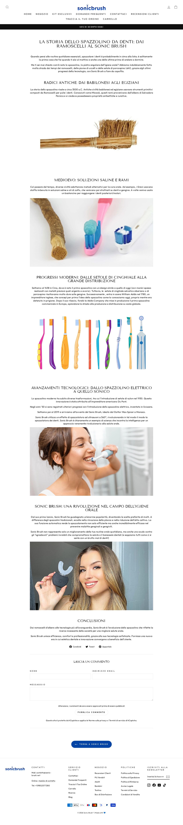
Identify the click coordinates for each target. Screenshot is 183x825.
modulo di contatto (47, 781)
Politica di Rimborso (130, 782)
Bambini (98, 786)
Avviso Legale (127, 786)
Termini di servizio (117, 720)
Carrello (110, 19)
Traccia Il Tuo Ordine (82, 19)
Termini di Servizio (129, 790)
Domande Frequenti (91, 14)
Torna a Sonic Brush (93, 744)
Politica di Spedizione (130, 777)
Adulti (97, 782)
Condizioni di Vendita (130, 794)
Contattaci (118, 14)
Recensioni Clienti (145, 14)
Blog (70, 797)
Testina (98, 790)
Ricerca (71, 793)
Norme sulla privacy (97, 720)
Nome (33, 671)
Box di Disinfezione (103, 794)
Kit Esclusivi (62, 14)
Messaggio (38, 684)
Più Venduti (100, 777)
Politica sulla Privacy (130, 773)
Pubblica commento (91, 712)
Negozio (42, 14)
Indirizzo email (103, 671)
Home (28, 14)
